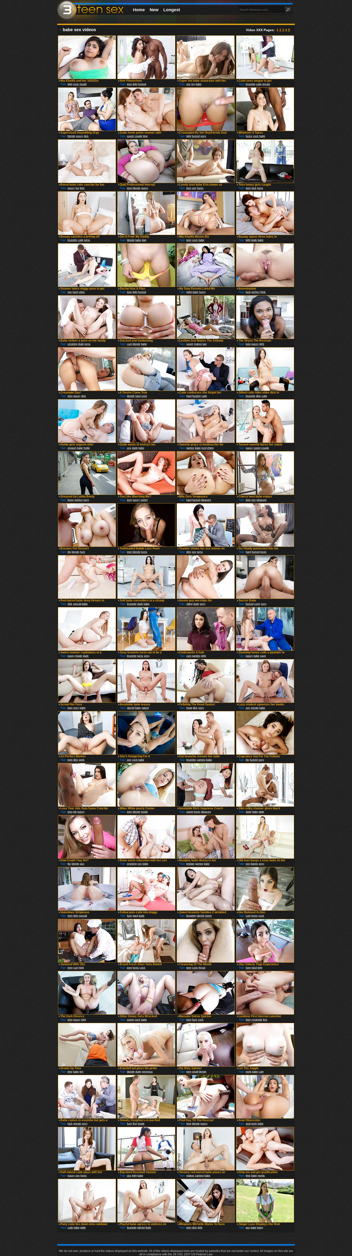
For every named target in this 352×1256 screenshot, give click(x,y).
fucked (142, 84)
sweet (130, 136)
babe (198, 84)
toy (193, 84)
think (263, 292)
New (154, 9)
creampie (256, 1019)
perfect (255, 292)
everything (207, 447)
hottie (87, 447)
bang (260, 1227)
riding (189, 603)
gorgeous (147, 1071)
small (195, 1071)
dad (144, 240)
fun (77, 188)
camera (201, 759)
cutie (258, 84)
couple (138, 136)
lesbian (190, 863)
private (266, 84)
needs (261, 1175)
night (189, 292)
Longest (171, 9)
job (75, 811)
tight (70, 84)
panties (196, 655)
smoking (72, 344)
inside (78, 655)
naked (145, 707)
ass (82, 863)
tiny (81, 1071)
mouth (83, 84)
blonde (71, 136)
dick (86, 136)
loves (71, 499)
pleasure (206, 499)
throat (202, 967)
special (77, 603)
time (145, 136)
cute (261, 1071)
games (190, 447)
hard (75, 292)
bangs (254, 863)
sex (188, 84)
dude (254, 240)
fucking (196, 395)
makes (198, 344)
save (263, 655)
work (82, 759)
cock (76, 84)
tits (69, 551)
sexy (203, 136)
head (189, 707)
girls (70, 603)
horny (202, 292)
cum (129, 344)
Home (139, 9)
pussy (79, 136)
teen (129, 84)
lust (205, 344)
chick (82, 292)
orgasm (72, 447)
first (265, 1019)
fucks (249, 136)
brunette (250, 84)
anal (248, 1123)
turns (260, 188)
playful (130, 707)
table (261, 811)
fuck (253, 188)
